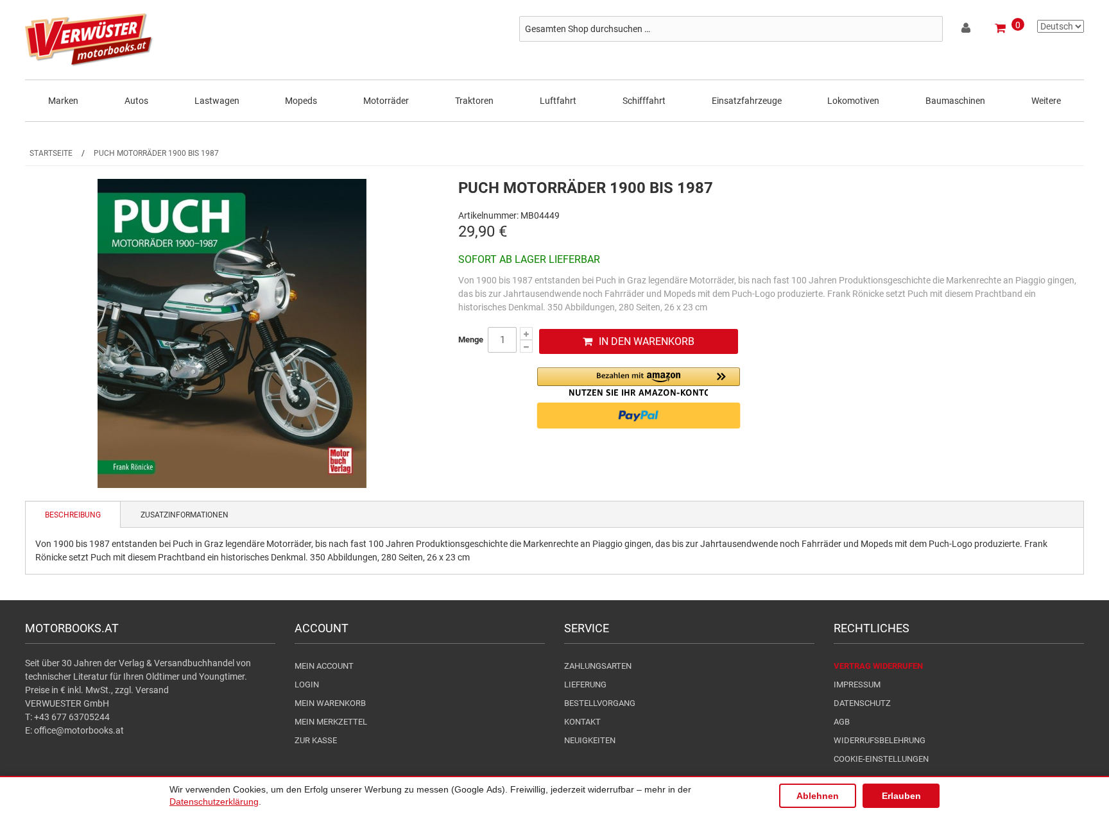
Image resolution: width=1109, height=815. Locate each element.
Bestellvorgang (599, 703)
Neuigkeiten (589, 740)
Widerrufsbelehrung (879, 740)
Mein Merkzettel (331, 722)
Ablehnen (817, 796)
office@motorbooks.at (79, 730)
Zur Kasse (316, 740)
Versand (152, 690)
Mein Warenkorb (330, 703)
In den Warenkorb (646, 341)
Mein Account (324, 666)
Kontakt (582, 722)
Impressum (857, 684)
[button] (638, 381)
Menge (470, 339)
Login (307, 684)
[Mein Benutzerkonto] (967, 30)
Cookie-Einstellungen (881, 759)
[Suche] (930, 29)
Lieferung (585, 684)
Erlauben (901, 796)
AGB (842, 722)
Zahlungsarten (598, 666)
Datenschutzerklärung (214, 801)
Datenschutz (862, 703)
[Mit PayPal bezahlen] (638, 415)
